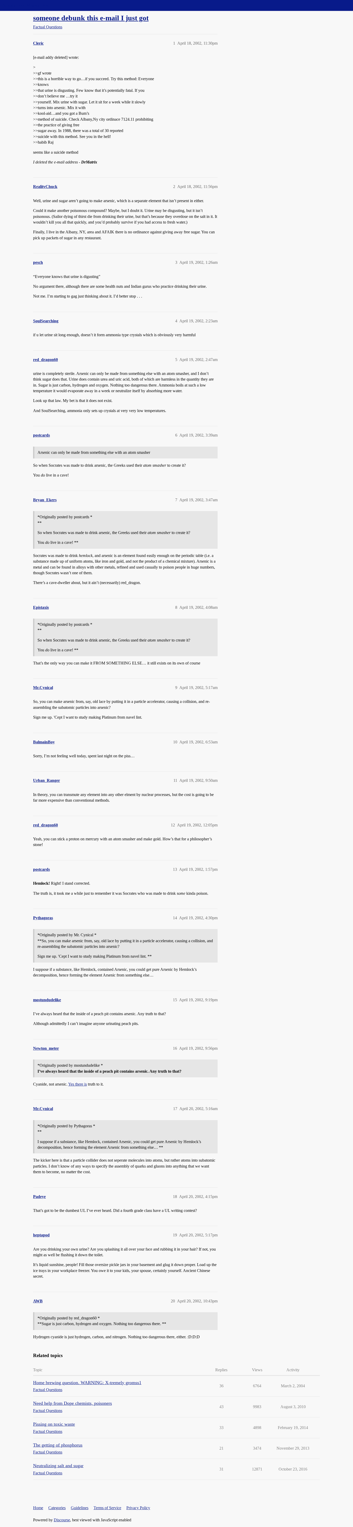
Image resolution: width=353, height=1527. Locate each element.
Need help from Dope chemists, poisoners (72, 1403)
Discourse (62, 1520)
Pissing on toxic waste (54, 1424)
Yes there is (77, 1084)
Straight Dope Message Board (27, 5)
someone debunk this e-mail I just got (91, 18)
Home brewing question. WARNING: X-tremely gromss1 (87, 1382)
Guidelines (79, 1508)
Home (38, 1508)
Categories (57, 1508)
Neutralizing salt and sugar (58, 1465)
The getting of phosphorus (57, 1445)
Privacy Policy (138, 1508)
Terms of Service (107, 1508)
